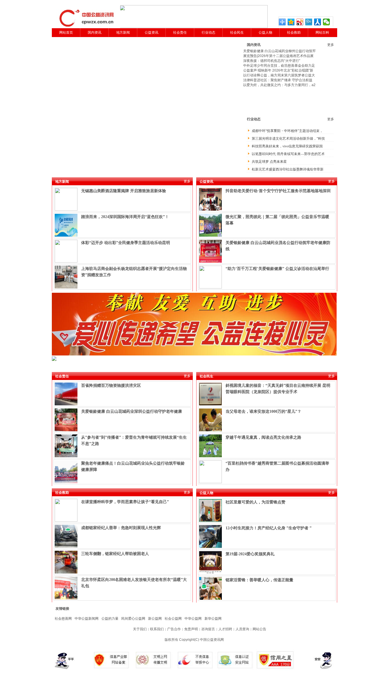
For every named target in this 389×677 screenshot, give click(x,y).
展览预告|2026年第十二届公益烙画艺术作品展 (278, 56)
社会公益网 (173, 619)
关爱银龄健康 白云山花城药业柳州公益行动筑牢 (279, 51)
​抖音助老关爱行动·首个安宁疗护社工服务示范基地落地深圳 (278, 191)
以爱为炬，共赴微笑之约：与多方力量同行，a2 (279, 85)
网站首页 (66, 32)
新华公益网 (213, 619)
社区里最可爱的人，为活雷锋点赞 (255, 502)
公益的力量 (109, 619)
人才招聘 (225, 629)
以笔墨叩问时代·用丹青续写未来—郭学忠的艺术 (288, 154)
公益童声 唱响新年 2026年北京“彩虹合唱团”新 (278, 70)
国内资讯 (94, 32)
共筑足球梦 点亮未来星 (269, 162)
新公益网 (155, 619)
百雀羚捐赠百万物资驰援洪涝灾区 (111, 385)
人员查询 (242, 629)
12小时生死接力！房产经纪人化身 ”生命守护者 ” (269, 528)
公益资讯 (151, 32)
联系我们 (157, 629)
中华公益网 (193, 619)
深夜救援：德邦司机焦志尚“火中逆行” (271, 61)
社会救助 (294, 32)
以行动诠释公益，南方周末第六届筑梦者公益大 (279, 75)
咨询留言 (208, 629)
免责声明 (191, 629)
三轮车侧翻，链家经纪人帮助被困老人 (115, 554)
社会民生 (237, 32)
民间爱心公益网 (133, 619)
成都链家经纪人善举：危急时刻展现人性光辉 (121, 528)
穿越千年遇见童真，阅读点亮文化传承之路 (263, 437)
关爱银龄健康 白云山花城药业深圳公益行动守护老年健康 (131, 411)
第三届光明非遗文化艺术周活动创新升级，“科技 (288, 139)
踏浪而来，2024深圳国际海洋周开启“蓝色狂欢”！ (125, 217)
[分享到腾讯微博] (308, 22)
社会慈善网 (63, 619)
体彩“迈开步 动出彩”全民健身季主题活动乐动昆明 (125, 243)
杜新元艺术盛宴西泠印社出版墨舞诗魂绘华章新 (288, 169)
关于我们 (140, 629)
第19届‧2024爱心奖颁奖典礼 (250, 554)
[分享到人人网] (317, 22)
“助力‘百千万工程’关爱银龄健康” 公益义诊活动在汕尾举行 (277, 269)
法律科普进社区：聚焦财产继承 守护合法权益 (277, 80)
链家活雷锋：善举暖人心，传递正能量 (259, 580)
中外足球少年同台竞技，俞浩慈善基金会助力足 (279, 66)
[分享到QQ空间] (291, 22)
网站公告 (259, 629)
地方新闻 (123, 32)
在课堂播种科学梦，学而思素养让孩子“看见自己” (125, 502)
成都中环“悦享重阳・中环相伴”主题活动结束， (287, 131)
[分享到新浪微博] (300, 22)
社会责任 (180, 32)
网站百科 (322, 32)
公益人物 (265, 32)
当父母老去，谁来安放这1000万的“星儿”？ (263, 411)
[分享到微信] (326, 22)
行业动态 (208, 32)
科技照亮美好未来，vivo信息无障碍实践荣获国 (287, 146)
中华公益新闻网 (87, 619)
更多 (330, 45)
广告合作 (174, 629)
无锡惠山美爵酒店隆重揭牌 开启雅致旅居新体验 (123, 191)
